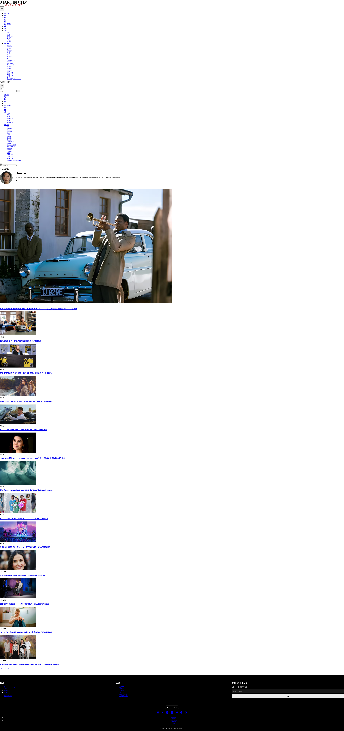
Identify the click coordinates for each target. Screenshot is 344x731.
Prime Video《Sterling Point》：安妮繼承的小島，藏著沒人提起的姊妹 (26, 401)
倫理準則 (121, 689)
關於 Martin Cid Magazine (10, 687)
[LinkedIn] (167, 712)
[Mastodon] (181, 712)
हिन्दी (8, 53)
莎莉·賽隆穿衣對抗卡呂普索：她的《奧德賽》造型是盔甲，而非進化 (26, 373)
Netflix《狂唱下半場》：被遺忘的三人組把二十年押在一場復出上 (24, 519)
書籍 (8, 35)
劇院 (8, 32)
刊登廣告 (6, 692)
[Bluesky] (177, 712)
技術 (5, 17)
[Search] (2, 86)
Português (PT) (11, 63)
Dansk (9, 51)
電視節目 (6, 13)
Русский (9, 68)
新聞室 (5, 689)
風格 (8, 39)
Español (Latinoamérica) (14, 79)
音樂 (5, 20)
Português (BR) (11, 65)
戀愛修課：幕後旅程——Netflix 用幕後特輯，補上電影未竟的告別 (25, 604)
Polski (9, 62)
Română (9, 66)
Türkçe (9, 71)
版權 (174, 723)
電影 (5, 15)
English (9, 45)
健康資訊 (10, 37)
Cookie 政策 (174, 720)
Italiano (9, 55)
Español (9, 46)
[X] (163, 712)
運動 (5, 26)
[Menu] (2, 8)
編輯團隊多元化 (123, 696)
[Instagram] (172, 712)
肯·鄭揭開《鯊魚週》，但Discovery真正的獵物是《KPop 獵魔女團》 (25, 547)
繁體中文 (6, 43)
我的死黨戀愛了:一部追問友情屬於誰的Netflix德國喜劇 (20, 341)
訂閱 (288, 696)
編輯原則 (121, 687)
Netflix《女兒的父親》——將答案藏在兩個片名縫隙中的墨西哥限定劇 (26, 632)
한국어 (9, 58)
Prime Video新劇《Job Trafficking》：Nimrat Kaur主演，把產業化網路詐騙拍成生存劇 (32, 458)
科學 (5, 22)
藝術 (5, 28)
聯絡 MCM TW (8, 696)
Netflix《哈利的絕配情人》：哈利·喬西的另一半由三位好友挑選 (23, 430)
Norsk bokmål (11, 60)
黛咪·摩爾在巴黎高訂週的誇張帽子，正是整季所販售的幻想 (22, 575)
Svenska (9, 70)
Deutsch (9, 48)
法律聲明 (174, 718)
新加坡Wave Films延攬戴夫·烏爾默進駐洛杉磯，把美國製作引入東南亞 (26, 490)
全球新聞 (10, 41)
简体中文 (10, 75)
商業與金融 (7, 24)
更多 (5, 30)
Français (9, 50)
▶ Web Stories (172, 707)
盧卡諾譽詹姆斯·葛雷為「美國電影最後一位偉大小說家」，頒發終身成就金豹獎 (29, 664)
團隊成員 (6, 690)
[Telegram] (186, 712)
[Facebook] (158, 712)
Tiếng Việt (10, 73)
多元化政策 (122, 690)
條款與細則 (173, 717)
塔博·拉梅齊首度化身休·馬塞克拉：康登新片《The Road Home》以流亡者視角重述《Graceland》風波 (38, 309)
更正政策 (121, 692)
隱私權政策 (173, 721)
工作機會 (6, 694)
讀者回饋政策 (123, 694)
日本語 (9, 56)
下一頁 (7, 668)
